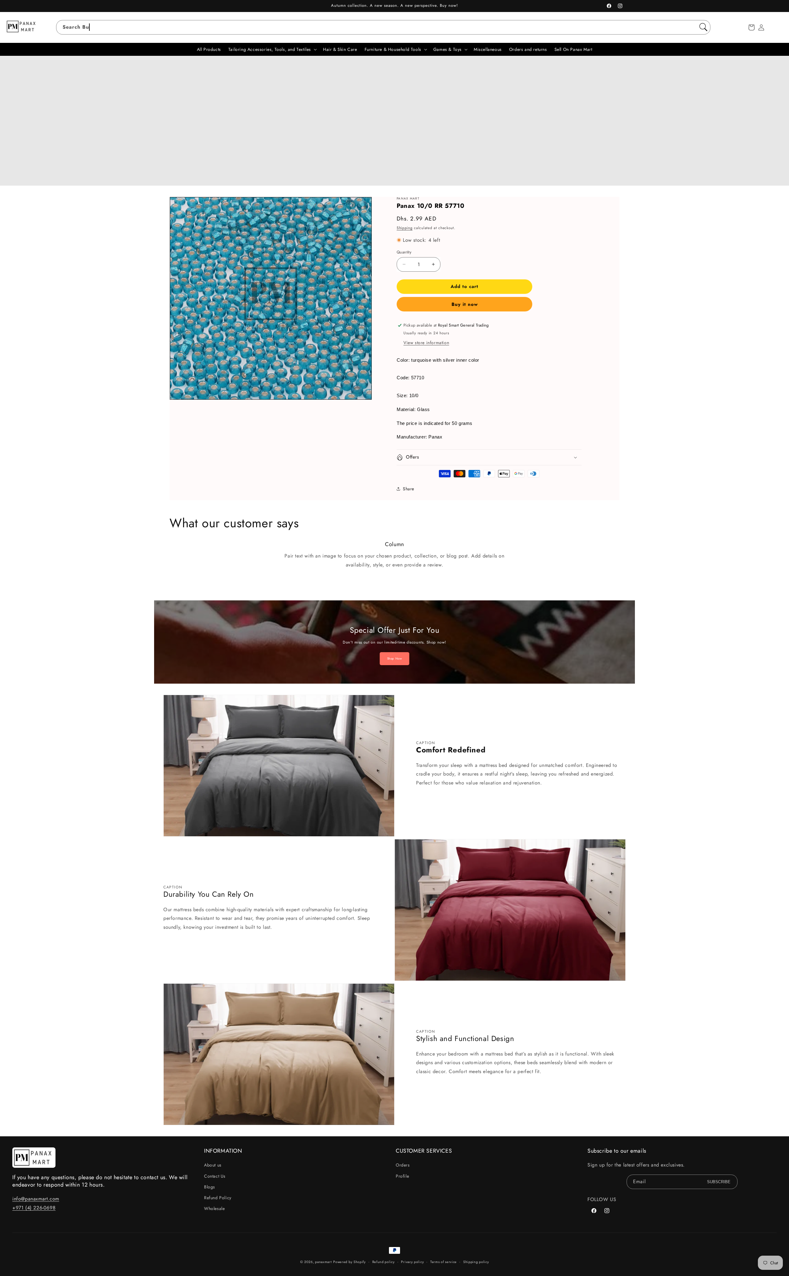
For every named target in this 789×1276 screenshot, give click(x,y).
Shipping (405, 228)
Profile (402, 1176)
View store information (426, 343)
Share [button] (408, 489)
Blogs (209, 1187)
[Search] (703, 27)
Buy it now (465, 304)
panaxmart (323, 1261)
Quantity (404, 252)
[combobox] (383, 27)
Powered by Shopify (349, 1261)
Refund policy (383, 1261)
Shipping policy (476, 1261)
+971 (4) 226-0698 (33, 1207)
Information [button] (223, 1151)
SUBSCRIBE (718, 1181)
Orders (403, 1165)
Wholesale (214, 1208)
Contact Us (215, 1176)
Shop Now (394, 658)
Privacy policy (412, 1261)
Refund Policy (217, 1198)
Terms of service (443, 1261)
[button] (751, 27)
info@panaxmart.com (35, 1198)
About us (213, 1165)
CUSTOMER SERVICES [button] (424, 1151)
